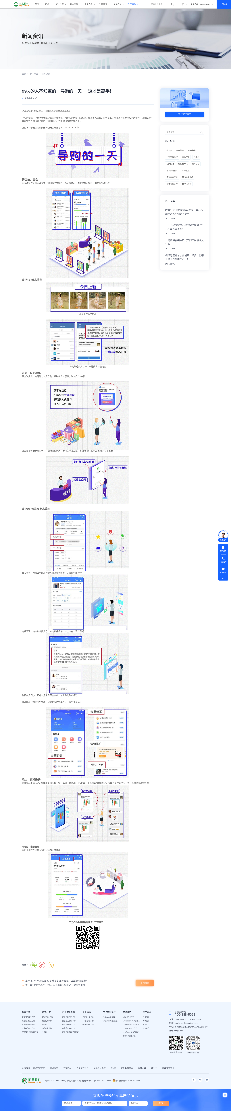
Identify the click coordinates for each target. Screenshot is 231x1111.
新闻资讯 (146, 1021)
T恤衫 (113, 1068)
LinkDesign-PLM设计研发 (131, 1021)
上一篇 (56, 981)
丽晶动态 (54, 1068)
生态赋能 (103, 4)
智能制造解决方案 (28, 1025)
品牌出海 (170, 164)
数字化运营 (186, 184)
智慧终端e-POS (47, 1017)
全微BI (44, 1032)
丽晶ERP (185, 157)
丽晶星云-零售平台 (69, 1017)
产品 (47, 4)
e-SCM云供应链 (128, 1017)
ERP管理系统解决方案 (30, 1032)
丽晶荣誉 (192, 150)
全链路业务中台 (88, 1017)
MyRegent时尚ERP (110, 1017)
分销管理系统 (172, 157)
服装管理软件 (168, 1068)
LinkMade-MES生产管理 (131, 1028)
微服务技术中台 (88, 1025)
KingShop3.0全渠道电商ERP (111, 1021)
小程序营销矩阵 (47, 1028)
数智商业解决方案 (28, 1021)
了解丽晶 (146, 1017)
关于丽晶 (132, 4)
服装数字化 (183, 164)
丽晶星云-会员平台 (69, 1028)
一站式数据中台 (88, 1021)
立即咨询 (224, 4)
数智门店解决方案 (28, 1017)
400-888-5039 (185, 1014)
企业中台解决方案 (28, 1028)
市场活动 (146, 1025)
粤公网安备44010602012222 (128, 1081)
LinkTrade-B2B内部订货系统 (131, 1032)
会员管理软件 (82, 1068)
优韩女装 (142, 1068)
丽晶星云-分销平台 (69, 1021)
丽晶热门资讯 (39, 1068)
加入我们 (146, 1028)
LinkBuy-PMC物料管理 (131, 1025)
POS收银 (186, 170)
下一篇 (55, 985)
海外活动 (195, 164)
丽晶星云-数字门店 (69, 1025)
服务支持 (88, 4)
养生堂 (154, 1068)
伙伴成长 (117, 4)
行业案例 (74, 4)
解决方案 (60, 4)
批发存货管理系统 (129, 1036)
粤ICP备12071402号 (102, 1081)
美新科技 (67, 1068)
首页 (37, 4)
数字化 (169, 150)
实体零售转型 (172, 184)
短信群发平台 (127, 1068)
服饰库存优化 (172, 177)
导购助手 (45, 1025)
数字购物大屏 (47, 1021)
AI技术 (196, 157)
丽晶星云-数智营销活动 (70, 1032)
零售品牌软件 (172, 170)
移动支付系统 (100, 1068)
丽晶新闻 (180, 150)
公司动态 (46, 74)
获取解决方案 (184, 114)
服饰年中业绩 (187, 177)
